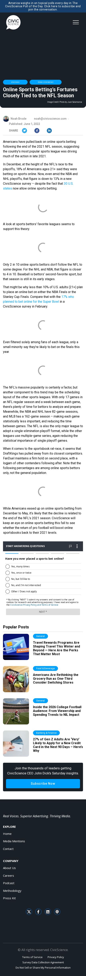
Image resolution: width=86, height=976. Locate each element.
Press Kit (9, 898)
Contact (8, 849)
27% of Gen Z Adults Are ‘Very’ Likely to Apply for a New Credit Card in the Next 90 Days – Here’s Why (58, 745)
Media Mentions (14, 841)
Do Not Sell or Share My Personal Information (43, 967)
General (40, 636)
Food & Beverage (45, 668)
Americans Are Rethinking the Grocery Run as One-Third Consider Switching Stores (55, 678)
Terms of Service (32, 957)
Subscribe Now (43, 783)
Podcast (8, 883)
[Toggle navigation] (76, 22)
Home (7, 834)
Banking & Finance (46, 732)
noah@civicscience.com (50, 118)
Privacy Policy (56, 957)
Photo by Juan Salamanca (70, 102)
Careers (8, 875)
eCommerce (15, 82)
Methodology (12, 891)
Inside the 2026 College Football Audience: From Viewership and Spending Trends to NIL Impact (57, 711)
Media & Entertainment (45, 82)
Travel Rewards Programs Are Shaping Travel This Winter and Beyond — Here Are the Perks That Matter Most (56, 648)
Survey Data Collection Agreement (43, 962)
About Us (9, 868)
